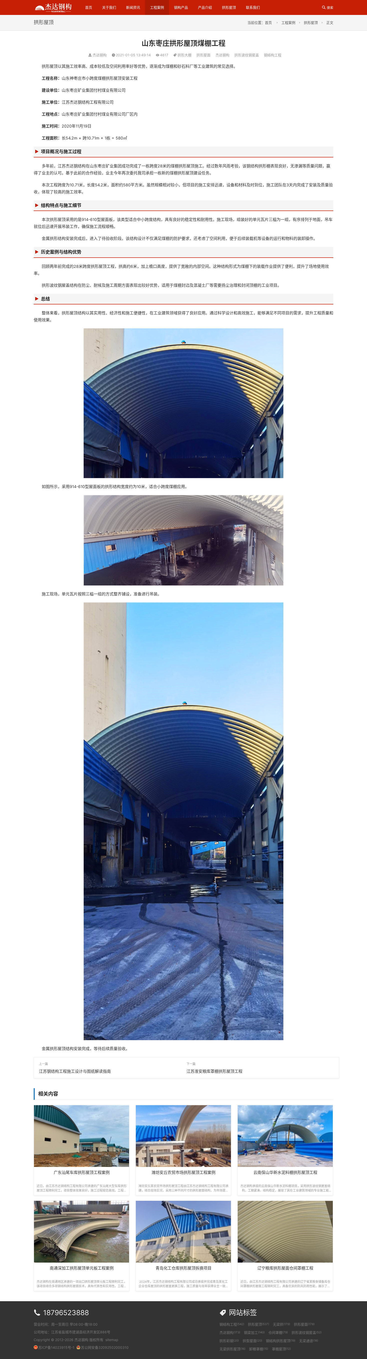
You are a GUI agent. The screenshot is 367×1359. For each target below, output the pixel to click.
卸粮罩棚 (258, 1349)
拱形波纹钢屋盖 (246, 55)
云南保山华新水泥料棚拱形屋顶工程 (285, 1172)
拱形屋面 (203, 55)
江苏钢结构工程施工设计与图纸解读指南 (75, 1071)
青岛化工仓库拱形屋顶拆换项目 (183, 1268)
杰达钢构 (222, 55)
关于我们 (109, 7)
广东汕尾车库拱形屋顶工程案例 (82, 1172)
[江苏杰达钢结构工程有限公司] (53, 7)
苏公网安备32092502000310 (105, 1347)
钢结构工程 (272, 55)
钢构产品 (181, 7)
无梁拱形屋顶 (232, 1349)
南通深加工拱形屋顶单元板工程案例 (82, 1268)
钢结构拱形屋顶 (280, 1341)
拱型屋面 (252, 1341)
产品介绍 (205, 7)
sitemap (111, 1340)
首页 (88, 7)
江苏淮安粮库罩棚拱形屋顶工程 (214, 1071)
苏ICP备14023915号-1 (56, 1347)
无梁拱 (281, 1324)
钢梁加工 (254, 1332)
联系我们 (253, 7)
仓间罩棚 (278, 1332)
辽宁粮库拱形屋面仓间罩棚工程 (285, 1268)
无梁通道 (308, 1341)
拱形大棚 (184, 55)
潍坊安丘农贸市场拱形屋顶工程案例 (183, 1172)
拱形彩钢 (229, 1341)
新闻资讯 (133, 7)
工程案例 (157, 7)
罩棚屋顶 (281, 1349)
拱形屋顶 (229, 7)
